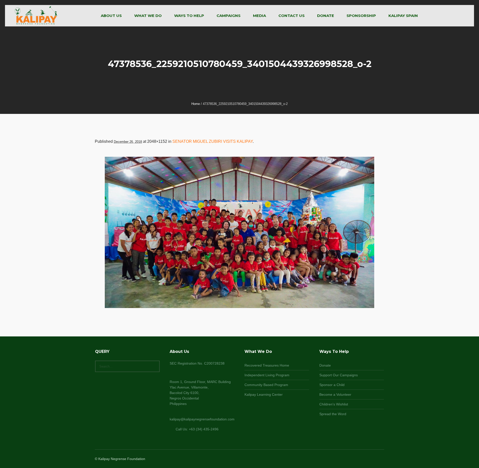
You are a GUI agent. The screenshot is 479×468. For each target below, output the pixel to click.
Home (195, 104)
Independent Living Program (266, 375)
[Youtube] (380, 459)
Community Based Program (266, 385)
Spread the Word (332, 414)
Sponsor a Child (332, 385)
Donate (325, 365)
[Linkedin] (356, 459)
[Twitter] (374, 459)
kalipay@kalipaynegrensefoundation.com (202, 419)
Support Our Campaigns (338, 375)
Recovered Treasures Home (266, 365)
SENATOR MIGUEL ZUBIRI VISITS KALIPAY (212, 141)
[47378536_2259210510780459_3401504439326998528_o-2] (239, 232)
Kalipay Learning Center (263, 394)
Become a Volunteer (335, 394)
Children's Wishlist (333, 404)
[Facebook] (362, 459)
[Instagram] (368, 459)
